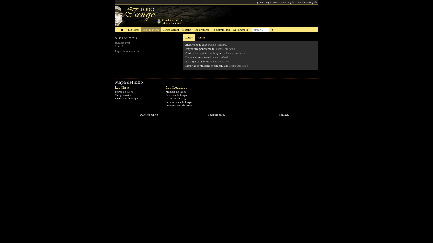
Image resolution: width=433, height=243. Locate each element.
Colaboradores (216, 114)
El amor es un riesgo (197, 57)
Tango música (123, 95)
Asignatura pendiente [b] (200, 49)
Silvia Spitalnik (126, 38)
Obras (201, 37)
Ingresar (259, 2)
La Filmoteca (240, 30)
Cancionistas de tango (179, 102)
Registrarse (271, 2)
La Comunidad (221, 30)
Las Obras (134, 30)
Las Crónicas (202, 30)
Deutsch (301, 2)
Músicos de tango (176, 91)
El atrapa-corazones (197, 61)
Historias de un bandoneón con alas (206, 65)
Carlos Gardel (171, 30)
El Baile (186, 30)
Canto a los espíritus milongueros (205, 53)
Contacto (284, 114)
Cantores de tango (176, 98)
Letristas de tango (176, 95)
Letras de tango (124, 91)
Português (311, 2)
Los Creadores (151, 30)
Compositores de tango (179, 105)
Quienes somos (149, 114)
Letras (189, 37)
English (291, 2)
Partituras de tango (126, 98)
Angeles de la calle (196, 44)
